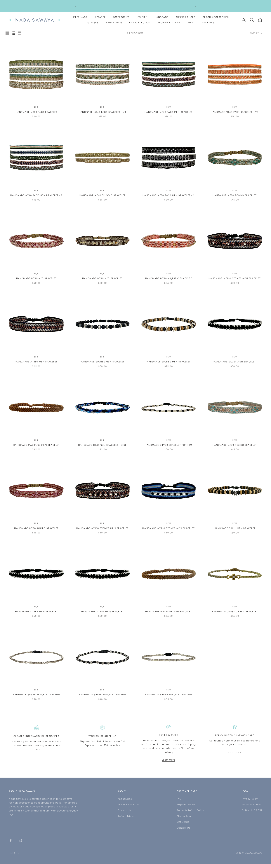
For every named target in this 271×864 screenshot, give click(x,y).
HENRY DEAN (114, 22)
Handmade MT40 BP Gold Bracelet (102, 195)
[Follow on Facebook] (11, 840)
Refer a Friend (126, 816)
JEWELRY (142, 17)
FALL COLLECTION (139, 22)
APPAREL (100, 17)
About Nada (125, 799)
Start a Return (185, 816)
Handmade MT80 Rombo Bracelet (235, 195)
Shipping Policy (186, 804)
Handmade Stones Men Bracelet (102, 361)
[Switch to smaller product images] (13, 33)
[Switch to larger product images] (7, 33)
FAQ (179, 799)
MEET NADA (80, 17)
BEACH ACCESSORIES (216, 17)
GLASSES (93, 22)
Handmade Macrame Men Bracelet (36, 445)
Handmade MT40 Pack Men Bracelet (168, 112)
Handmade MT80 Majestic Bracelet (168, 278)
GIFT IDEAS (207, 22)
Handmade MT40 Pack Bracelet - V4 (102, 112)
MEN (191, 22)
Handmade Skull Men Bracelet (234, 528)
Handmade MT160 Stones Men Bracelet (235, 278)
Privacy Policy (250, 799)
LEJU (36, 107)
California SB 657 (252, 810)
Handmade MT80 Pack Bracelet (36, 112)
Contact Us (234, 752)
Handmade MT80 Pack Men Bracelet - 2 (169, 195)
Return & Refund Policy (190, 810)
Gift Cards (183, 822)
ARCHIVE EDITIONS (169, 22)
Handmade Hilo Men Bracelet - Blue (102, 445)
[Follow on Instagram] (20, 840)
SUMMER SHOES (185, 17)
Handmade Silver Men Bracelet (234, 361)
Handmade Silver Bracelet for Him (168, 445)
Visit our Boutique (128, 804)
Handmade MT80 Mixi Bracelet (36, 278)
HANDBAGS (161, 17)
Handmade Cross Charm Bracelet (235, 611)
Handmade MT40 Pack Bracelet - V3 (234, 112)
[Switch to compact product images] (19, 33)
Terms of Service (252, 804)
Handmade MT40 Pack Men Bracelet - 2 (36, 195)
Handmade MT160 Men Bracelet (36, 361)
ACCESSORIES (121, 17)
